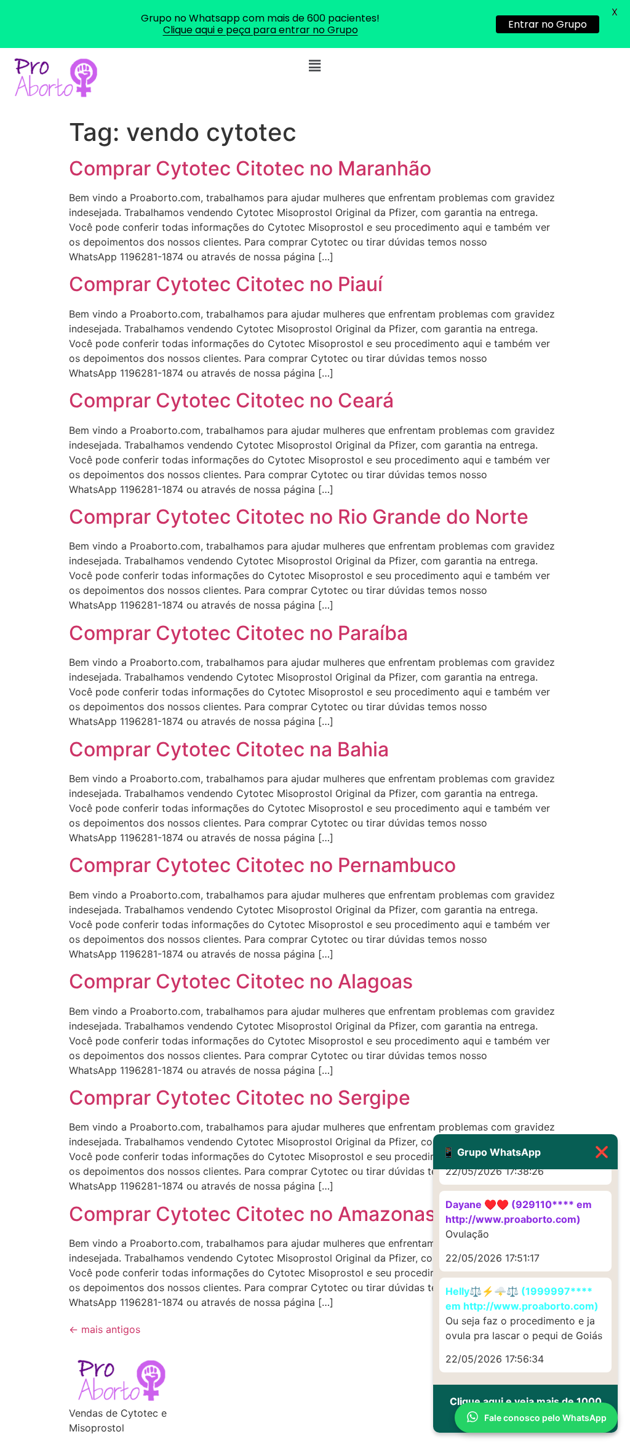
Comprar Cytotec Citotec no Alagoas (241, 981)
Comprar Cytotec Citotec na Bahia (229, 749)
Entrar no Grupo (547, 24)
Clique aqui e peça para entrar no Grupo (260, 30)
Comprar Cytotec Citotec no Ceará (231, 400)
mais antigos (104, 1329)
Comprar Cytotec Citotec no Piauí (226, 284)
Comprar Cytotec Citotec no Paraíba (238, 633)
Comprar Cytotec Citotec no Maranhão (250, 168)
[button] (315, 65)
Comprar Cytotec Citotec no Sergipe (239, 1098)
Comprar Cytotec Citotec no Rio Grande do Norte (298, 517)
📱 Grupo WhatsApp (525, 1151)
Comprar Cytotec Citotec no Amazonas (252, 1214)
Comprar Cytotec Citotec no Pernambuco (262, 865)
